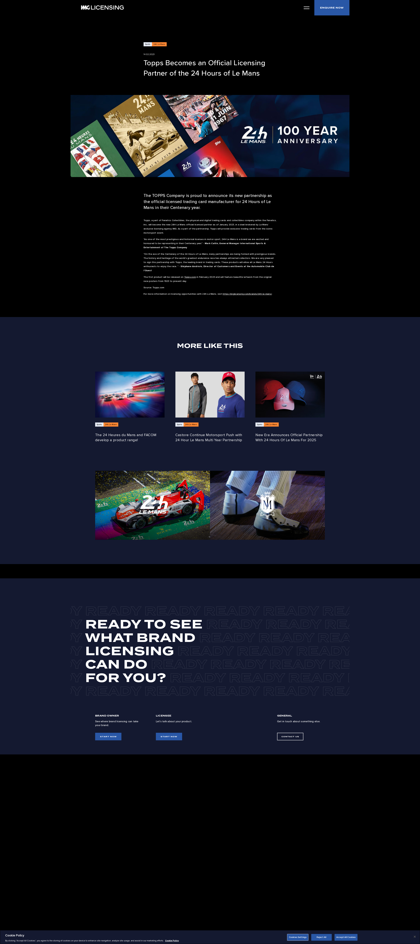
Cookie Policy (172, 940)
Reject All (321, 937)
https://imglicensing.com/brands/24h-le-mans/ (247, 294)
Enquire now (332, 7)
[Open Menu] (306, 8)
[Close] (414, 936)
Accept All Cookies (346, 937)
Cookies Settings (298, 937)
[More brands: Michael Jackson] (267, 505)
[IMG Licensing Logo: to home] (102, 7)
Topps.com (190, 277)
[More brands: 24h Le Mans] (152, 505)
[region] (210, 937)
